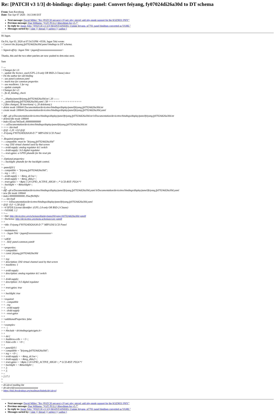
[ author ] (62, 28)
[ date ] (33, 28)
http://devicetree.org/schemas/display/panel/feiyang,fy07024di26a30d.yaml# (48, 216)
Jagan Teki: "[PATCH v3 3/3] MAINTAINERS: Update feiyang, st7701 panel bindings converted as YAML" (75, 25)
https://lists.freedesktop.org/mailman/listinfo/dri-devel (29, 390)
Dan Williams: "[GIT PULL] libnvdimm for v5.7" (53, 23)
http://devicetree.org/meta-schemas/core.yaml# (38, 219)
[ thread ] (41, 28)
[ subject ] (52, 28)
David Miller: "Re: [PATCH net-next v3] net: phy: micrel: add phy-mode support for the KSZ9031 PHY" (77, 20)
